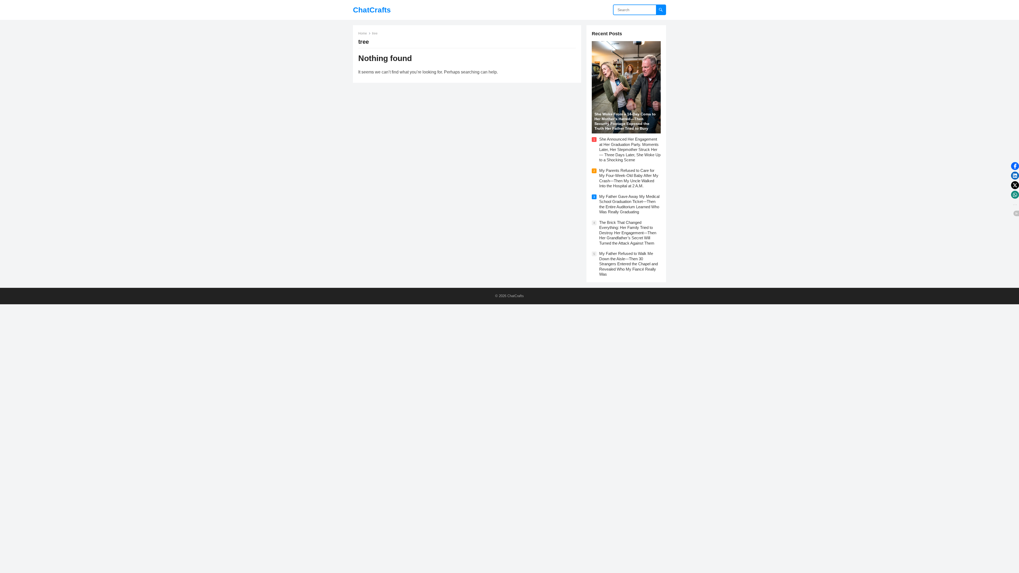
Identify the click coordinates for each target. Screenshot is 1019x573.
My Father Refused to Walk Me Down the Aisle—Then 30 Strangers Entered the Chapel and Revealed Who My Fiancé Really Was (628, 263)
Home (362, 33)
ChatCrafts (372, 10)
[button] (1015, 166)
